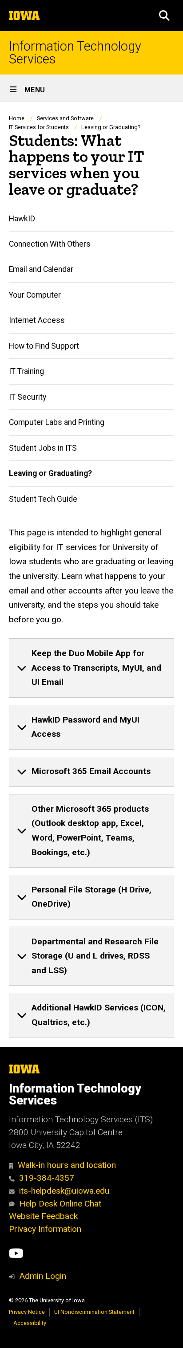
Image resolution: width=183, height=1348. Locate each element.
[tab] (91, 668)
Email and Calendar (41, 269)
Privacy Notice (27, 1312)
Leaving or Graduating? (50, 473)
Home (16, 118)
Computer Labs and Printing (56, 422)
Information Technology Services (75, 53)
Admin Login (42, 1276)
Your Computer (35, 295)
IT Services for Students (39, 127)
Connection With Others (50, 244)
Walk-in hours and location (67, 1165)
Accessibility (29, 1323)
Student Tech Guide (43, 499)
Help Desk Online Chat (60, 1204)
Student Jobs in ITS (43, 448)
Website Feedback (43, 1216)
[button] (164, 15)
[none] (91, 668)
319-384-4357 (46, 1178)
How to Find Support (44, 346)
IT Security (27, 397)
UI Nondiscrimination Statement (94, 1312)
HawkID (22, 218)
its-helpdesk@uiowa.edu (64, 1191)
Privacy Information (45, 1229)
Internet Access (37, 320)
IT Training (26, 371)
